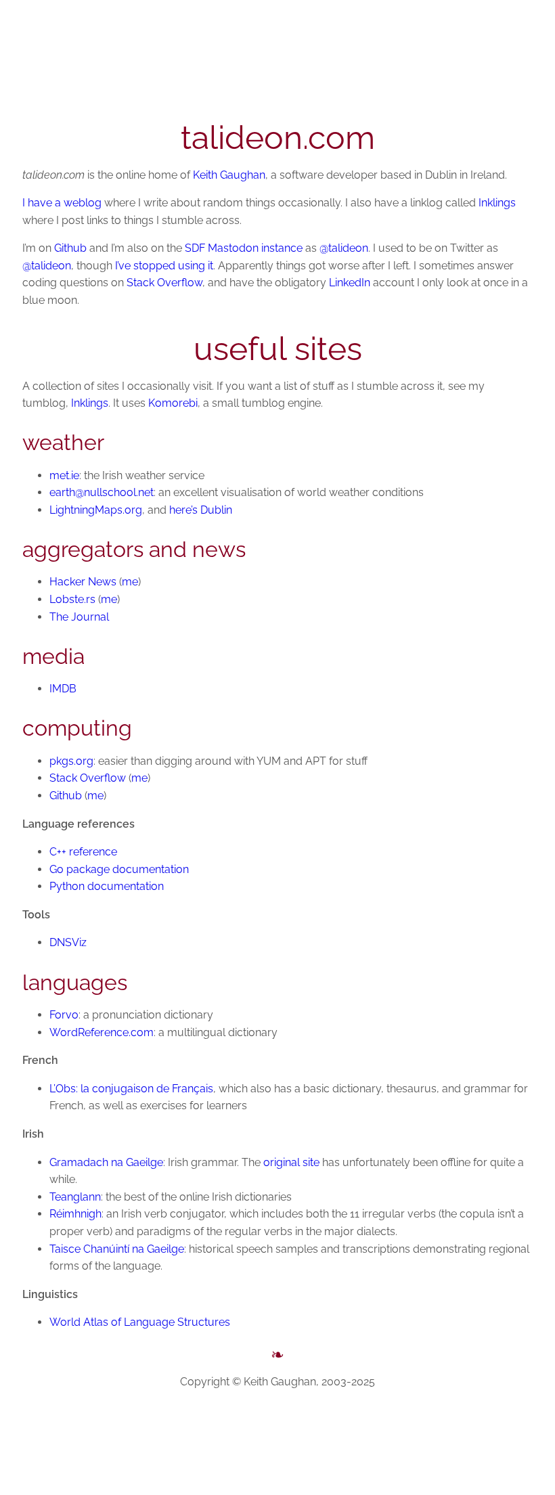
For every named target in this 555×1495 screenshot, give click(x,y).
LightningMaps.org (95, 510)
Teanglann (75, 1196)
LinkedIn (349, 282)
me (130, 581)
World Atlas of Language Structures (139, 1322)
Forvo (64, 1014)
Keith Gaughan (229, 175)
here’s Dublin (200, 510)
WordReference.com (101, 1032)
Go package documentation (119, 869)
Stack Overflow (164, 282)
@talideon (343, 248)
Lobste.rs (72, 599)
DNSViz (68, 942)
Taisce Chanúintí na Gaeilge (116, 1249)
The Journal (79, 616)
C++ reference (83, 851)
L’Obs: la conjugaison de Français (131, 1088)
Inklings (497, 202)
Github (70, 248)
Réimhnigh (75, 1213)
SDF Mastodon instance (244, 248)
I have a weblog (62, 202)
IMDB (62, 688)
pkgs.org (71, 761)
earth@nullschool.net (101, 492)
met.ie (64, 475)
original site (291, 1162)
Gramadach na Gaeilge (106, 1162)
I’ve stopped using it (164, 265)
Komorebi (173, 403)
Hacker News (82, 581)
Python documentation (106, 886)
